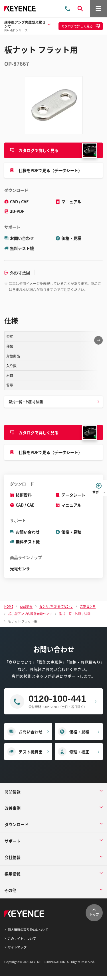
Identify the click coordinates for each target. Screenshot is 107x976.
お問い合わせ (22, 238)
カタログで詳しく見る (38, 150)
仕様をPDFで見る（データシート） (50, 170)
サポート (98, 492)
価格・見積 (71, 238)
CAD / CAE (19, 201)
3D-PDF (17, 211)
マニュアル (71, 201)
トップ (94, 914)
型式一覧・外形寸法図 (26, 401)
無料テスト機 (22, 248)
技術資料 (24, 495)
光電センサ (20, 568)
